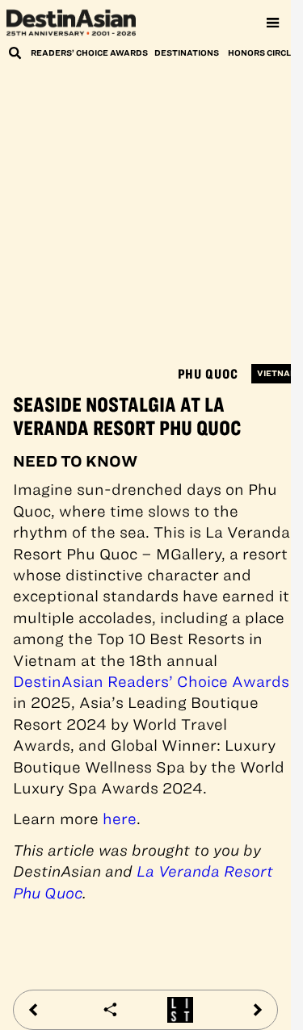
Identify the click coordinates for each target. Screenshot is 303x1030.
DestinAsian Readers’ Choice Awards (151, 681)
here (120, 818)
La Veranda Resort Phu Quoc (143, 882)
